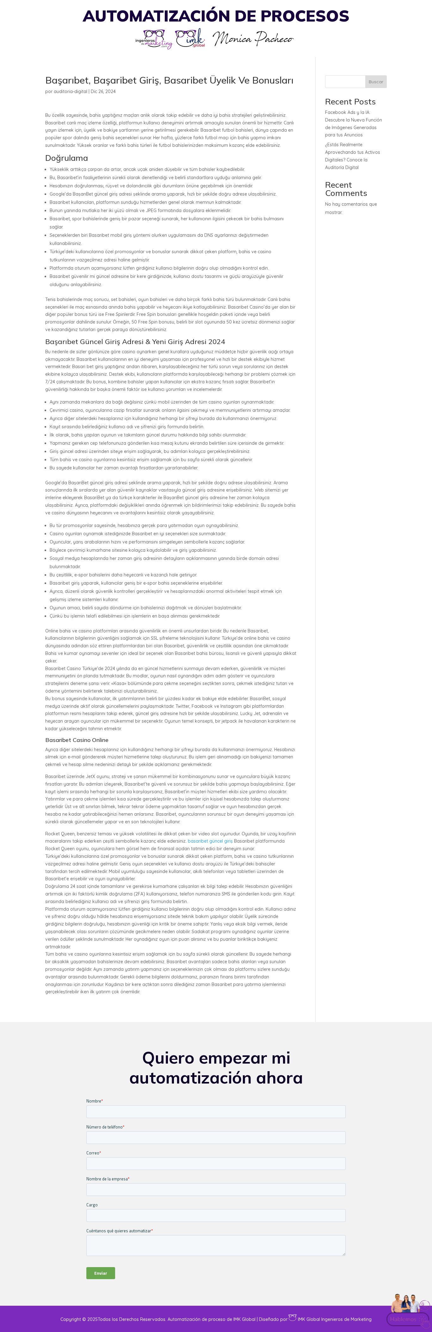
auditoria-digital (70, 91)
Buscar (376, 82)
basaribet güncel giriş (210, 841)
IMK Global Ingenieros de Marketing (335, 1319)
